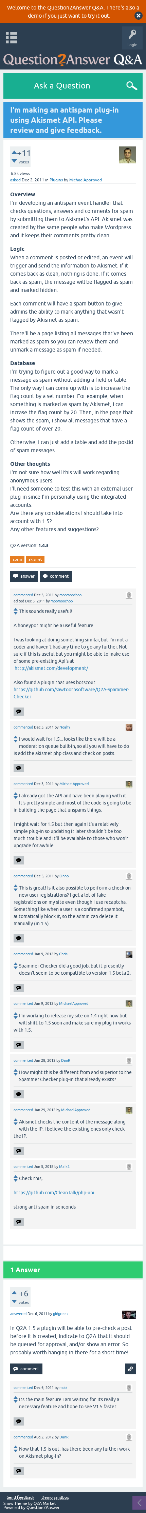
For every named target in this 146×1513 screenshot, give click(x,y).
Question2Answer (43, 1507)
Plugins (56, 180)
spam (17, 559)
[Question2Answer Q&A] (72, 57)
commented (23, 595)
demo (35, 16)
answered (18, 1314)
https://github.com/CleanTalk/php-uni (54, 1192)
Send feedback (20, 1497)
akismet (35, 559)
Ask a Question (62, 85)
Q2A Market (45, 1503)
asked (15, 180)
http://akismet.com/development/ (51, 668)
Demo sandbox (55, 1497)
